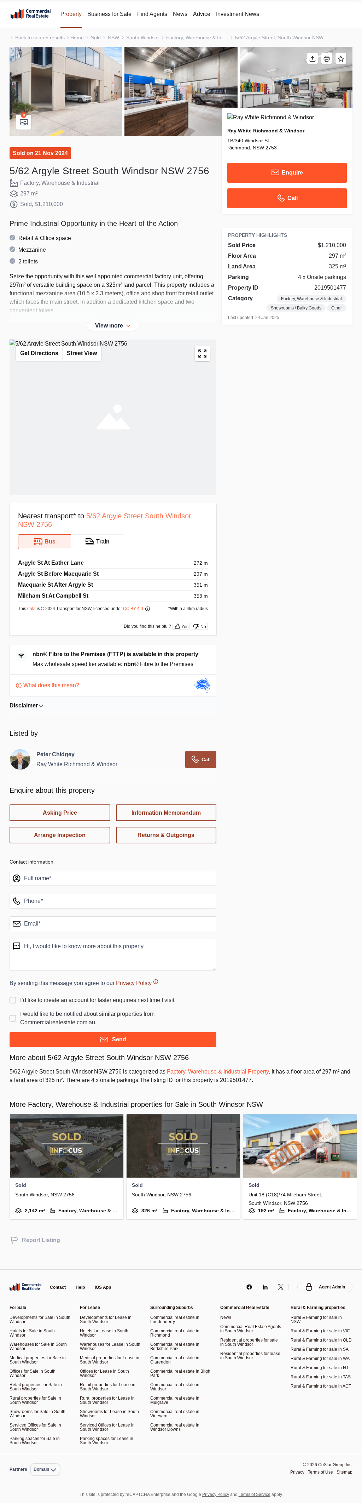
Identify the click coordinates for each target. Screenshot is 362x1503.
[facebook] (247, 1287)
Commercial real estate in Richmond (176, 1333)
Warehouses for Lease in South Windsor (105, 1346)
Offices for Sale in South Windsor (35, 1373)
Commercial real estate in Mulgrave (176, 1400)
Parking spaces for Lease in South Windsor (108, 1440)
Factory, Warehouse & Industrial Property (240, 1082)
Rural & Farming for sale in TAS (317, 1383)
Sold (98, 37)
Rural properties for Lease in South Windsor (109, 1400)
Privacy (292, 1472)
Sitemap (343, 1472)
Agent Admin (331, 1286)
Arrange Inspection (60, 846)
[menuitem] (46, 1454)
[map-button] (202, 364)
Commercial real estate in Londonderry (176, 1319)
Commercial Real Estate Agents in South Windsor (245, 1328)
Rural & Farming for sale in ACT (317, 1396)
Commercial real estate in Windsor (176, 1386)
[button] (66, 91)
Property (72, 14)
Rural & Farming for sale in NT (321, 1371)
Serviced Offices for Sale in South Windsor (38, 1427)
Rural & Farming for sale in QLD (317, 1342)
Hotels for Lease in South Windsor (106, 1333)
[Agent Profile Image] (20, 770)
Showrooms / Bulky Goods (292, 308)
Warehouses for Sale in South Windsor (40, 1346)
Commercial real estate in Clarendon (176, 1360)
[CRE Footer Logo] (25, 1287)
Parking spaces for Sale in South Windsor (36, 1440)
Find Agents (160, 14)
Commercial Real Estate (31, 14)
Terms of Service (259, 1494)
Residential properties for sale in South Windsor (251, 1342)
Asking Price (59, 824)
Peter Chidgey (56, 765)
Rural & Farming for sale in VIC (321, 1330)
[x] (279, 1287)
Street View (86, 364)
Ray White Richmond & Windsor (266, 130)
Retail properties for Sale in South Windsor (37, 1386)
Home (79, 37)
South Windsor (147, 37)
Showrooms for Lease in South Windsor (105, 1413)
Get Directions (40, 364)
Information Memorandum (166, 824)
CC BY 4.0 (141, 619)
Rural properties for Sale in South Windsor (37, 1400)
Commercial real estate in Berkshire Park (176, 1346)
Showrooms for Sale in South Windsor (39, 1413)
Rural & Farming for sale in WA (321, 1362)
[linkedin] (263, 1287)
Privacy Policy (144, 994)
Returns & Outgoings (166, 846)
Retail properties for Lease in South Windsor (109, 1386)
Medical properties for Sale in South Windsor (40, 1360)
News (189, 14)
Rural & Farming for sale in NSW (317, 1319)
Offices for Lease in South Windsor (107, 1373)
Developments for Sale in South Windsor (35, 1319)
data (32, 619)
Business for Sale (114, 14)
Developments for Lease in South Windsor (107, 1319)
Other (336, 308)
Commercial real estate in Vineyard (176, 1413)
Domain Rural (45, 1454)
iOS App (106, 1287)
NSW (117, 37)
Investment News (250, 14)
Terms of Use (318, 1472)
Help (82, 1287)
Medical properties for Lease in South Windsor (109, 1360)
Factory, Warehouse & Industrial (203, 37)
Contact (59, 1287)
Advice (211, 14)
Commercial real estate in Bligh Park (176, 1373)
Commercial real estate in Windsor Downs (176, 1427)
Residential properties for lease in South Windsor (246, 1355)
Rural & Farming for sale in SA (320, 1353)
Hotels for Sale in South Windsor (34, 1333)
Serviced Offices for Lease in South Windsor (110, 1427)
